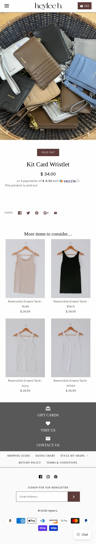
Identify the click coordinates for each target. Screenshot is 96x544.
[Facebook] (40, 476)
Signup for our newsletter (48, 487)
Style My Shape (75, 455)
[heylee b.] (48, 6)
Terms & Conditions (61, 462)
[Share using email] (55, 213)
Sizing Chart (45, 455)
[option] (48, 76)
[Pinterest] (55, 476)
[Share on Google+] (46, 213)
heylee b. (53, 510)
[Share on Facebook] (19, 213)
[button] (48, 181)
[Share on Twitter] (28, 213)
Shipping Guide (18, 455)
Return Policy (30, 462)
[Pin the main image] (36, 213)
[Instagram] (48, 476)
